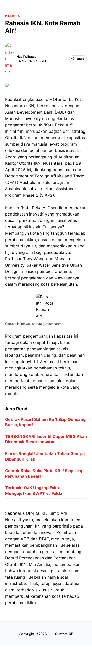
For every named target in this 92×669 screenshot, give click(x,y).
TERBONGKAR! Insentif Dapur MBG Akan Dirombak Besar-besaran (46, 439)
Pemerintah (13, 16)
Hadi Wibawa (26, 56)
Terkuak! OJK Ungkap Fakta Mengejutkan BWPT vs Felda (33, 490)
